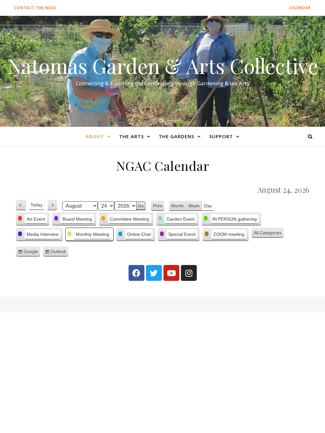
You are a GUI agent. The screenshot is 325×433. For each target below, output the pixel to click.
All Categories (268, 232)
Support (221, 136)
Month (177, 205)
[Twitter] (154, 273)
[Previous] (21, 205)
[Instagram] (189, 273)
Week (194, 205)
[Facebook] (136, 273)
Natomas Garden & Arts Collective (162, 65)
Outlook (59, 253)
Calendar (300, 7)
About (95, 136)
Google (31, 253)
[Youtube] (171, 273)
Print (158, 206)
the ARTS (131, 136)
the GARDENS (176, 136)
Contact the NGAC (35, 7)
